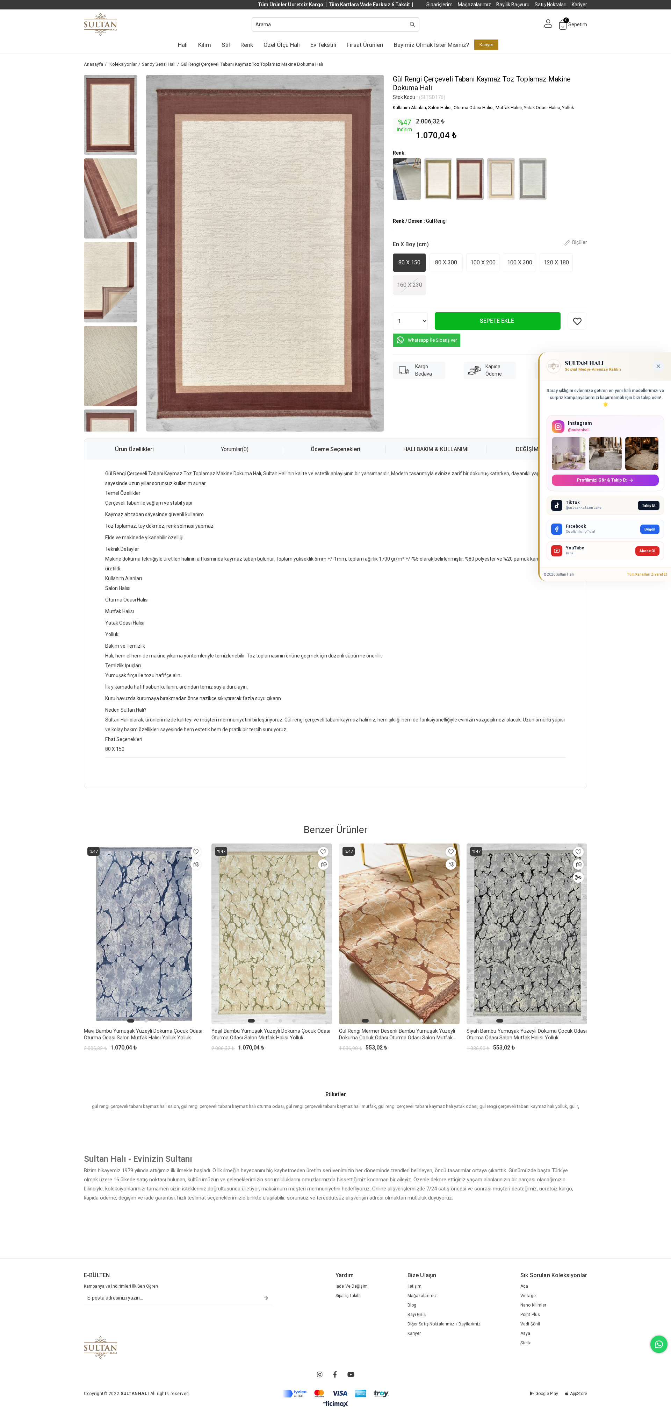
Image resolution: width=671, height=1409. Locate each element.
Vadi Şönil (530, 1324)
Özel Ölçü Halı (282, 44)
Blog (411, 1305)
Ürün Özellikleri (134, 449)
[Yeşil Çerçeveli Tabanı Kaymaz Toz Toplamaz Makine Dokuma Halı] (438, 179)
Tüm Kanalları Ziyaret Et (647, 574)
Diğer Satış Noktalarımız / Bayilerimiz (444, 1324)
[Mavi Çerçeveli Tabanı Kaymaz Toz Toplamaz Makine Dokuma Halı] (407, 179)
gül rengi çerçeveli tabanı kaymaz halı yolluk (523, 1106)
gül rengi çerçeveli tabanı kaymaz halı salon (135, 1106)
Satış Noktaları (551, 4)
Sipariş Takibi (348, 1295)
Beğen (649, 529)
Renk (246, 44)
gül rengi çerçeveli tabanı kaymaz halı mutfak (331, 1106)
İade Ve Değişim (352, 1286)
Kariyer (579, 4)
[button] (131, 1020)
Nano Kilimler (533, 1305)
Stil (226, 44)
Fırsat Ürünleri (365, 44)
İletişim (414, 1286)
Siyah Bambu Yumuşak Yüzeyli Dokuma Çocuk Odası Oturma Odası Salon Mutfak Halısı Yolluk (527, 1034)
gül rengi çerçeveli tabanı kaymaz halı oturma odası (232, 1106)
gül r (573, 1106)
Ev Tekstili (323, 44)
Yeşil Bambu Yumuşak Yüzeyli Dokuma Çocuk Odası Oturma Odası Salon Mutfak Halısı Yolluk (270, 1034)
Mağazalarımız (474, 4)
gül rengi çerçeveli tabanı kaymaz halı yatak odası (427, 1106)
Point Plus (530, 1314)
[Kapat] (658, 366)
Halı (183, 44)
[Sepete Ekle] (195, 864)
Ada (524, 1286)
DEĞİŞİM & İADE (536, 449)
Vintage (528, 1295)
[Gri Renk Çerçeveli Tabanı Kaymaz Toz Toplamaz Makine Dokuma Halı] (533, 179)
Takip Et (648, 505)
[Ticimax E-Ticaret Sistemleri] (335, 1404)
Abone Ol (647, 551)
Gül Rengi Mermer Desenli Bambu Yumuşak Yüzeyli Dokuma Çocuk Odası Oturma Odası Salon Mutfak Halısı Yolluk (397, 1034)
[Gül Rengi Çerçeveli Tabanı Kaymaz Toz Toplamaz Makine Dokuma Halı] (470, 179)
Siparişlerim (439, 4)
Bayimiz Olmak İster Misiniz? (431, 44)
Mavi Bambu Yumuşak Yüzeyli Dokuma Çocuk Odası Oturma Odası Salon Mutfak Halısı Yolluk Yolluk (143, 1034)
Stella (526, 1342)
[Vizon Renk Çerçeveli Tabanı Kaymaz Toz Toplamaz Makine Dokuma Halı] (501, 179)
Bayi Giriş (416, 1314)
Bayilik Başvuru (512, 4)
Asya (525, 1333)
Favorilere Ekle (195, 852)
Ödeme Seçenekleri (335, 449)
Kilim (204, 44)
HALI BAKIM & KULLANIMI (436, 449)
